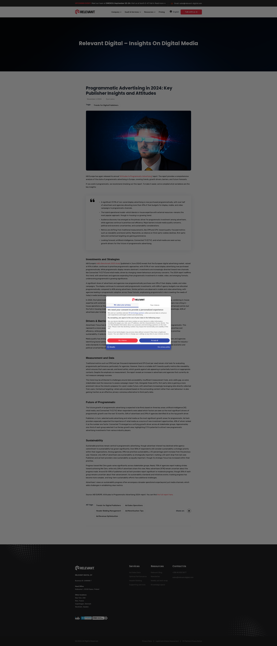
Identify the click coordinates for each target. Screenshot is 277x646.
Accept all (154, 340)
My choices (122, 340)
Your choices (154, 305)
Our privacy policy (164, 347)
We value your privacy (122, 305)
